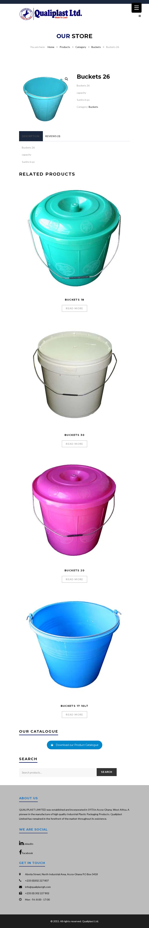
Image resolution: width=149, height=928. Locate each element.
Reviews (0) (52, 136)
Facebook (27, 853)
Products (65, 46)
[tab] (30, 136)
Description (30, 136)
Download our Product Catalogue (77, 745)
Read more (74, 308)
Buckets (96, 46)
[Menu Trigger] (137, 8)
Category (80, 46)
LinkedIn (28, 843)
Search (106, 772)
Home (51, 46)
